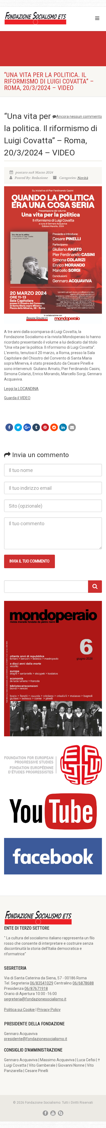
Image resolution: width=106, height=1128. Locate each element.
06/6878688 (83, 983)
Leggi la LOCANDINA (21, 389)
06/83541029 (41, 983)
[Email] (72, 427)
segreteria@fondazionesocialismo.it (35, 999)
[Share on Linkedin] (63, 427)
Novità (82, 178)
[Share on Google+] (27, 427)
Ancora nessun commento (79, 116)
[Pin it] (45, 427)
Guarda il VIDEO (17, 398)
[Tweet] (18, 427)
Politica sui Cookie (19, 1009)
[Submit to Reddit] (54, 427)
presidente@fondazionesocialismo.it (35, 1039)
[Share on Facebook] (9, 427)
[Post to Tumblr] (36, 427)
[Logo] (35, 18)
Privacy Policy (49, 1009)
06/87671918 (36, 988)
